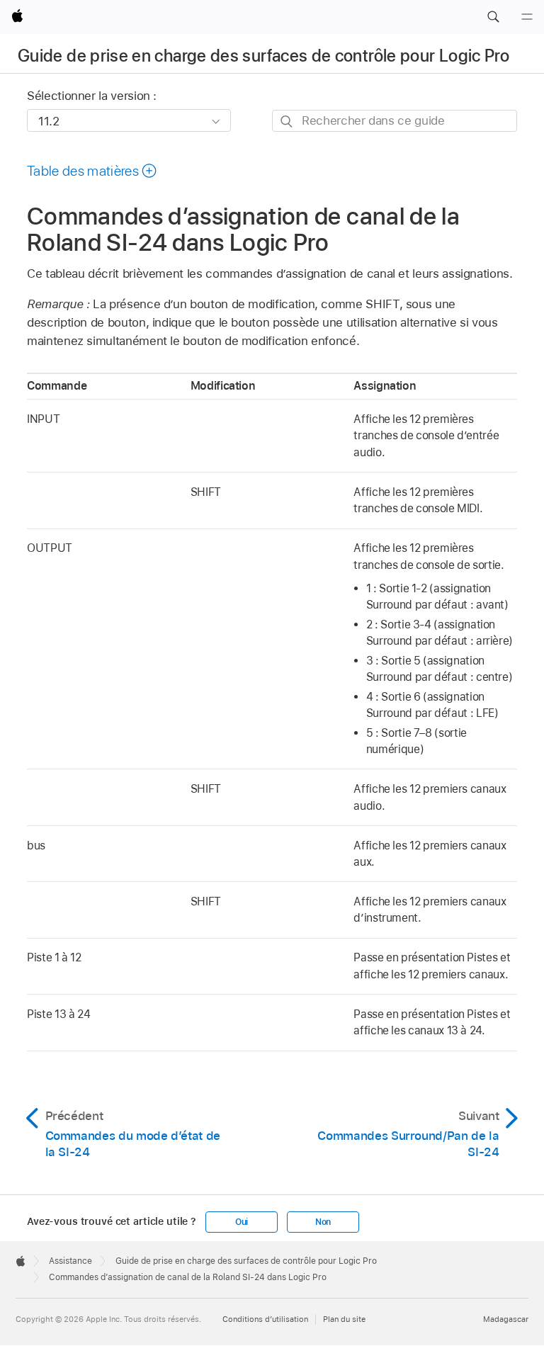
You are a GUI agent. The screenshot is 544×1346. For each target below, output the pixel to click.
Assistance (70, 1261)
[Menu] (527, 17)
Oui (241, 1222)
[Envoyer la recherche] (287, 121)
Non (323, 1222)
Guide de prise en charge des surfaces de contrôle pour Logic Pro (263, 55)
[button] (493, 17)
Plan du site (344, 1319)
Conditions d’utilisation (265, 1319)
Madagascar (505, 1319)
